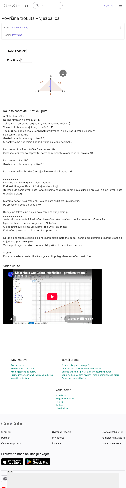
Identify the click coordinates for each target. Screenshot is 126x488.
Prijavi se (108, 5)
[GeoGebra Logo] (16, 5)
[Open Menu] (120, 5)
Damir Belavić (20, 27)
